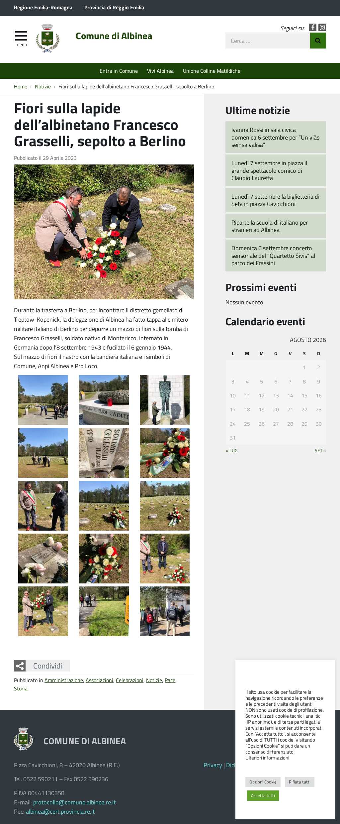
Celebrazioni (129, 680)
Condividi (47, 665)
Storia (21, 688)
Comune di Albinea (114, 36)
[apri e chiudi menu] (21, 35)
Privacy (213, 765)
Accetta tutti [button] (263, 795)
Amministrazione (63, 680)
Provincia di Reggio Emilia (114, 7)
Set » (320, 450)
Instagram (322, 27)
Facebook (312, 27)
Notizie (154, 680)
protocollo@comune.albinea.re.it (74, 802)
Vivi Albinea (160, 70)
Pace (170, 680)
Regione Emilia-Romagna (43, 7)
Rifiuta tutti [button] (299, 782)
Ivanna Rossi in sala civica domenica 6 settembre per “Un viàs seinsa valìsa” (275, 137)
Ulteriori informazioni (267, 758)
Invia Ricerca (318, 41)
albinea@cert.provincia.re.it (60, 811)
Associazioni (99, 680)
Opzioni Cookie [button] (263, 782)
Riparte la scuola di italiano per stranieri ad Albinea (269, 226)
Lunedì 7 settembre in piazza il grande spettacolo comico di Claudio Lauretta (269, 170)
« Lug (232, 450)
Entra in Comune (119, 70)
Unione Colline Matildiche (211, 70)
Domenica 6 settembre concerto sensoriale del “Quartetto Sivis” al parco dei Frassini (273, 255)
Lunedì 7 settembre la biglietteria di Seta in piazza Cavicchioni (275, 200)
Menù (21, 44)
